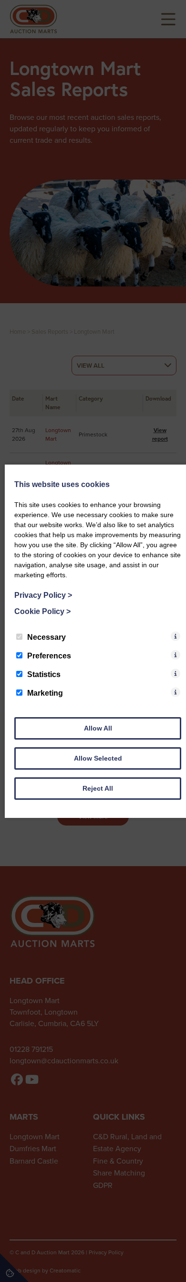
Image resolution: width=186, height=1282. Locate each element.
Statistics (44, 674)
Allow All (98, 728)
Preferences (49, 656)
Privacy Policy (43, 595)
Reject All (98, 788)
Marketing (45, 693)
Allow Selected (98, 758)
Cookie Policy (42, 611)
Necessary (46, 637)
